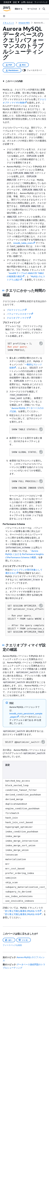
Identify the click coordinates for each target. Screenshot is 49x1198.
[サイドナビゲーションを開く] (4, 16)
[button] (13, 81)
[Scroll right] (39, 9)
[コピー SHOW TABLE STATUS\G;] (41, 429)
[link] (40, 22)
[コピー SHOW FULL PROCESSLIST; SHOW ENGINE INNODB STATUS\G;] (41, 481)
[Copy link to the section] (3, 290)
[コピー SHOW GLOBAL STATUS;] (41, 452)
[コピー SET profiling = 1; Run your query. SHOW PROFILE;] (41, 343)
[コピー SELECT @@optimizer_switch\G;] (43, 742)
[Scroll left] (12, 9)
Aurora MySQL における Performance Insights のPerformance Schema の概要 (24, 554)
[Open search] (43, 9)
